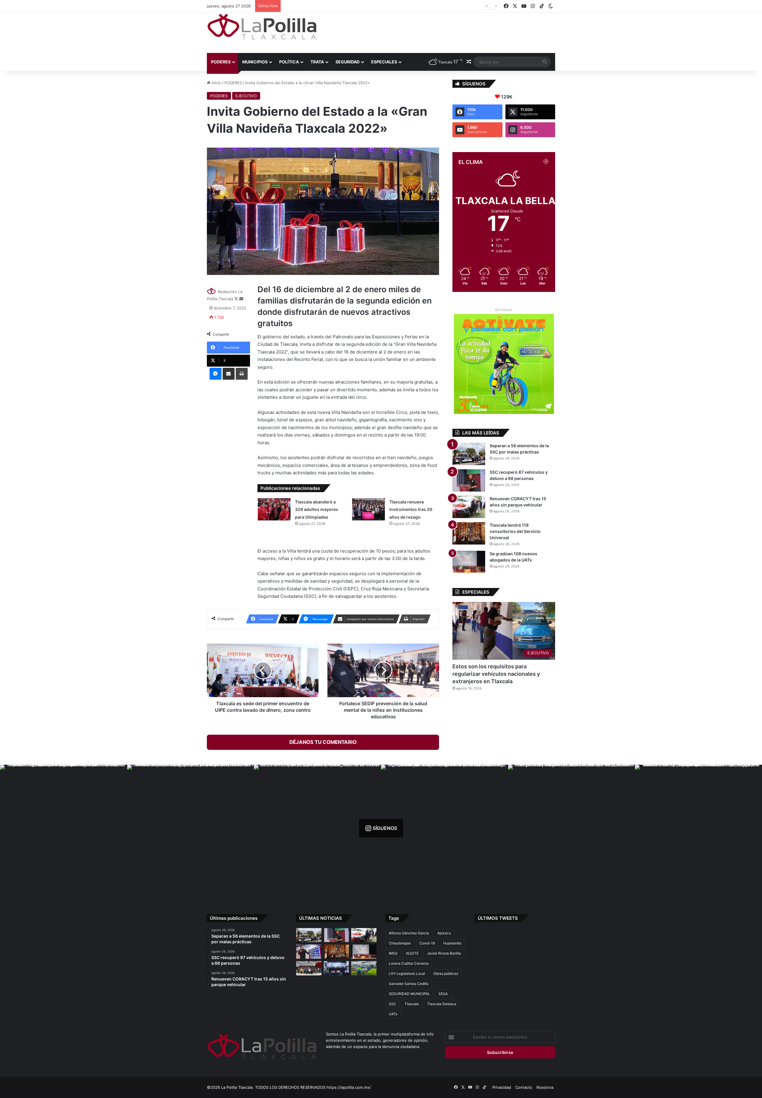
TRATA (317, 61)
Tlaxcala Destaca (441, 1004)
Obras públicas (445, 973)
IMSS (393, 953)
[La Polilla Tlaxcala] (262, 26)
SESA (443, 993)
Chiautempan (400, 943)
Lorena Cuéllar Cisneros (409, 963)
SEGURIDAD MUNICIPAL (409, 993)
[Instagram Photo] (63, 828)
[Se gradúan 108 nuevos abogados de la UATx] (468, 562)
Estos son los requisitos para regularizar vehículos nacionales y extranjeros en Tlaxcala (496, 673)
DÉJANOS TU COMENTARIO (323, 742)
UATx (393, 1014)
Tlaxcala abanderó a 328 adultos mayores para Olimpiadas (316, 509)
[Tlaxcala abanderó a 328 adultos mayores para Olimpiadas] (274, 509)
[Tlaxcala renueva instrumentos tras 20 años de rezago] (368, 509)
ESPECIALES (384, 61)
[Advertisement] (440, 31)
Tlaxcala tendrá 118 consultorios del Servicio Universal (333, 6)
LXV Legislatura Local (407, 973)
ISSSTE (412, 953)
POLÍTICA (289, 61)
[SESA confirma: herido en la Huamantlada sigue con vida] (364, 968)
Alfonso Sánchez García (409, 933)
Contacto (523, 1087)
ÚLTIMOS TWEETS (498, 918)
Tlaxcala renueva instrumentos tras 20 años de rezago (410, 509)
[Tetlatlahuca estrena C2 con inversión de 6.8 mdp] (336, 968)
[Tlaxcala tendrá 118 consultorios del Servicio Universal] (468, 533)
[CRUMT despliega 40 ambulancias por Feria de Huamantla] (308, 951)
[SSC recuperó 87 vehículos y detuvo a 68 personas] (468, 480)
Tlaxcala (412, 1004)
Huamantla (452, 943)
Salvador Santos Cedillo (409, 983)
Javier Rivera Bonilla (444, 953)
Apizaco (444, 933)
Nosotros (545, 1087)
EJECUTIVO (246, 95)
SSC (392, 1004)
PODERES (221, 61)
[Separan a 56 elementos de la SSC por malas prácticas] (468, 454)
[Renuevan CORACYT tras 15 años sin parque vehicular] (468, 507)
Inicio (215, 82)
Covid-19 (427, 943)
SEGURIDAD (347, 61)
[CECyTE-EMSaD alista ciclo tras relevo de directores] (308, 968)
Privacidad (501, 1087)
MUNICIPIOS (255, 61)
